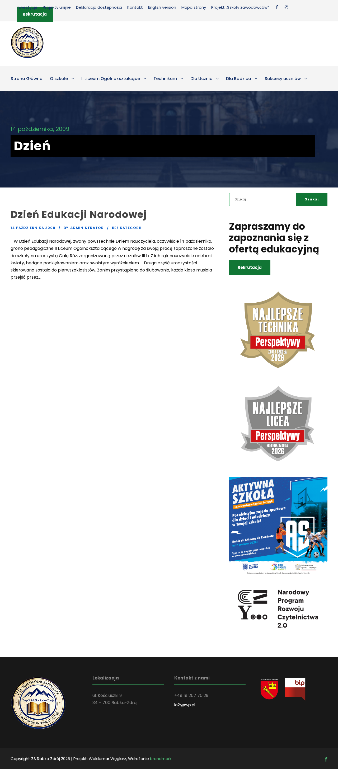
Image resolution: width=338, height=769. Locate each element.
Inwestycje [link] (27, 7)
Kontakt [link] (135, 7)
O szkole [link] (59, 79)
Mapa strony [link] (193, 7)
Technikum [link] (165, 79)
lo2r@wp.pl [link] (184, 704)
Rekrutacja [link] (35, 14)
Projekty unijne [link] (57, 7)
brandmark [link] (160, 758)
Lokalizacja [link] (105, 678)
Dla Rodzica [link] (238, 79)
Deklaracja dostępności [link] (99, 7)
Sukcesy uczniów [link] (283, 79)
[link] (277, 7)
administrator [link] (87, 227)
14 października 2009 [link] (33, 227)
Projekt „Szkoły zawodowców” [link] (240, 7)
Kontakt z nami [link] (192, 678)
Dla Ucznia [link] (201, 79)
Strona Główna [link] (27, 79)
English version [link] (162, 7)
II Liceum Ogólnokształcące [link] (110, 79)
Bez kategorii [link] (127, 227)
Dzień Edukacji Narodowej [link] (79, 214)
